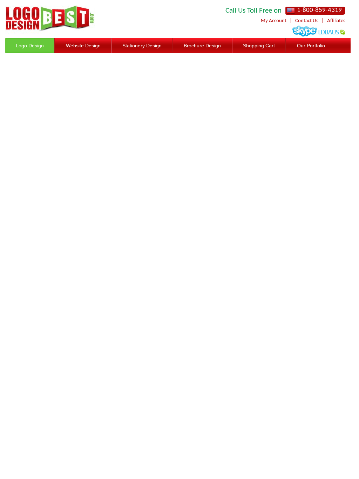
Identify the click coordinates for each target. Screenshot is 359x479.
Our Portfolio (311, 45)
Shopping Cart (259, 45)
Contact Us (306, 20)
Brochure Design (202, 45)
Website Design (83, 45)
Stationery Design (142, 45)
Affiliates (336, 20)
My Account (273, 20)
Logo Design (30, 45)
